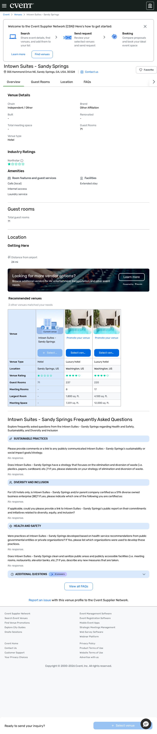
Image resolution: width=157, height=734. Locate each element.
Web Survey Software (91, 632)
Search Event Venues (16, 618)
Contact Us (11, 648)
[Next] (153, 82)
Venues (18, 14)
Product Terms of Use (91, 648)
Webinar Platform (89, 636)
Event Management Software (96, 613)
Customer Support (15, 652)
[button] (146, 723)
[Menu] (4, 6)
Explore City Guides (15, 627)
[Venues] (150, 6)
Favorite (149, 69)
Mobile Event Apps (90, 622)
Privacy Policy (87, 643)
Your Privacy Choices (16, 657)
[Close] (145, 26)
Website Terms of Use (91, 652)
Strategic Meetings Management (97, 627)
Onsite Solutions (13, 632)
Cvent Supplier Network (17, 613)
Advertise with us (89, 657)
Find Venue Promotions (17, 622)
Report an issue (40, 600)
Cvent (6, 14)
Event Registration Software (95, 618)
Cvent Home (11, 643)
